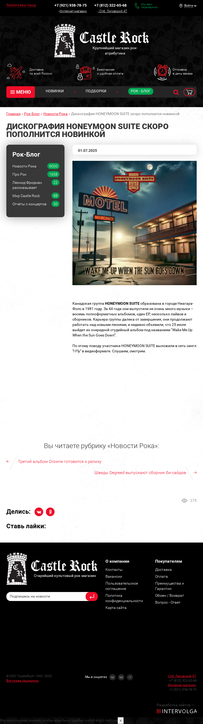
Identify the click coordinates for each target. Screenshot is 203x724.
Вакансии (113, 576)
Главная (13, 114)
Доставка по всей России (40, 71)
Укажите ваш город (21, 5)
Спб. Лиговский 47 (113, 11)
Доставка (163, 569)
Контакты (114, 569)
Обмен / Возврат (169, 595)
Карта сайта (116, 607)
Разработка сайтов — (175, 705)
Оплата (161, 576)
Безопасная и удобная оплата (110, 71)
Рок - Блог (141, 91)
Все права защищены (22, 680)
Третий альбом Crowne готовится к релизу (60, 461)
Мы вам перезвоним (149, 6)
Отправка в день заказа (182, 71)
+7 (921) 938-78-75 (70, 5)
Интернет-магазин (73, 11)
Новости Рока (55, 114)
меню (23, 92)
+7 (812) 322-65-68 (110, 5)
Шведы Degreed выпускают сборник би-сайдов (140, 472)
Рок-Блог (32, 114)
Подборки (96, 91)
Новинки (55, 91)
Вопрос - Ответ (168, 602)
